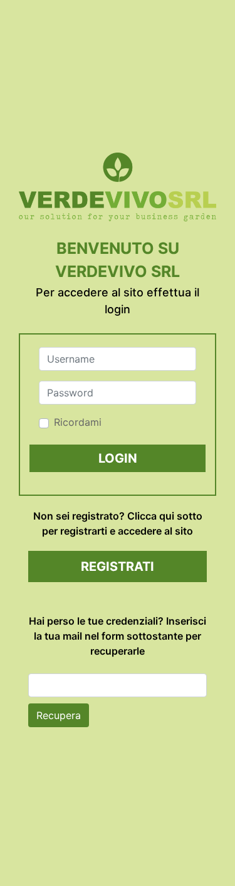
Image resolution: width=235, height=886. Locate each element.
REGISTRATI (117, 566)
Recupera (58, 715)
